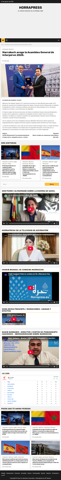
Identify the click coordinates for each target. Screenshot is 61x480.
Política (9, 163)
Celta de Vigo (10, 399)
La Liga (12, 377)
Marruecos (11, 49)
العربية (3, 475)
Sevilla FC (9, 390)
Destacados (5, 161)
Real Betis (9, 394)
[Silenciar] (54, 223)
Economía (10, 161)
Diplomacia (31, 161)
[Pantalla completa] (57, 223)
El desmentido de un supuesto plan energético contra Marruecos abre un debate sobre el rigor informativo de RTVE (9, 170)
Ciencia (29, 473)
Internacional (5, 49)
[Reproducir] (4, 223)
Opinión (43, 473)
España (15, 161)
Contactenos (55, 473)
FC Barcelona (10, 388)
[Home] (3, 40)
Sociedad (23, 473)
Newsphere (39, 478)
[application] (30, 209)
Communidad (36, 473)
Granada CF (10, 403)
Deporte (48, 473)
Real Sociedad (10, 392)
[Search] (59, 40)
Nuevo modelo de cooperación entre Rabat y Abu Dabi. (46, 135)
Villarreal (9, 396)
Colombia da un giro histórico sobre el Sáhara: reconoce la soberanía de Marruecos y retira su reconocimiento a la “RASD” (30, 170)
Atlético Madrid (10, 384)
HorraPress (30, 8)
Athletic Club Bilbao (11, 401)
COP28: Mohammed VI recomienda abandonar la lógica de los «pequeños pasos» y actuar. (15, 135)
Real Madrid (10, 386)
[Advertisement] (30, 27)
